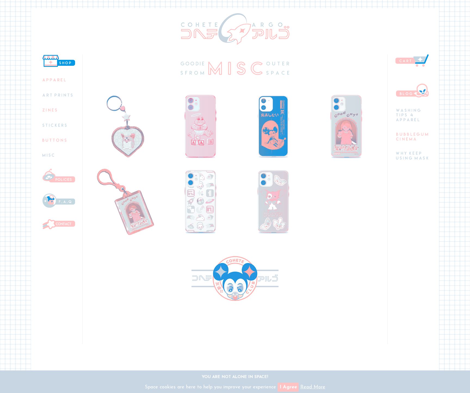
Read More (312, 387)
